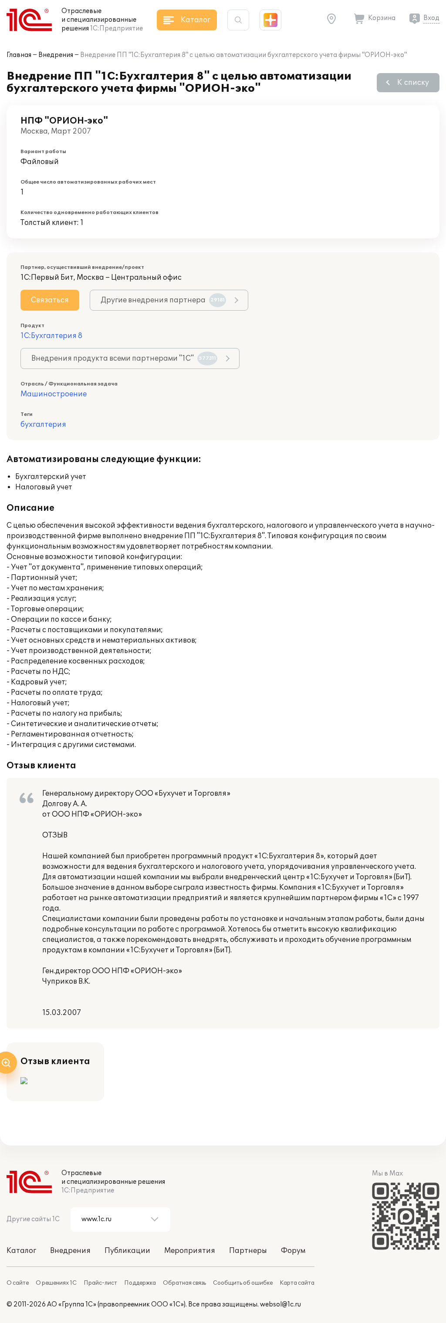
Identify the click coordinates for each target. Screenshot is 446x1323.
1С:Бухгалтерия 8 (51, 336)
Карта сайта (297, 1282)
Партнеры (248, 1250)
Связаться (50, 300)
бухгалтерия (43, 424)
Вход (431, 18)
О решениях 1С (56, 1282)
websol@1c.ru (280, 1304)
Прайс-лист (100, 1282)
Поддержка (140, 1282)
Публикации (127, 1250)
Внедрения (55, 55)
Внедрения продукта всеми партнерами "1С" (123, 358)
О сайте (18, 1282)
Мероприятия (189, 1250)
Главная (19, 55)
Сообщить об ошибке (243, 1282)
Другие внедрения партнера (163, 300)
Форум (293, 1250)
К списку (413, 82)
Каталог (21, 1250)
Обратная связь (184, 1282)
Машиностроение (53, 394)
